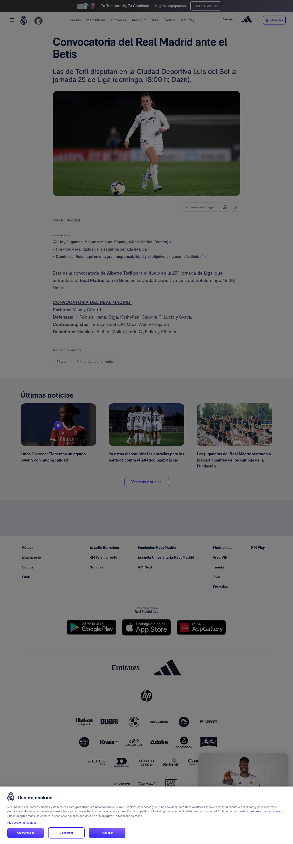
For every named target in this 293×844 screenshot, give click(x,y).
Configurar (66, 832)
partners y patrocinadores (265, 811)
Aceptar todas (25, 832)
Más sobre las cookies (21, 822)
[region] (146, 815)
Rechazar (107, 832)
